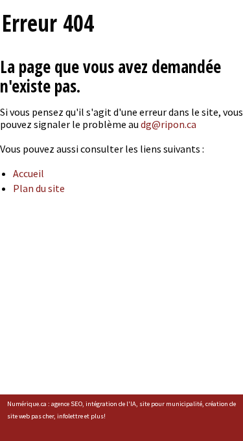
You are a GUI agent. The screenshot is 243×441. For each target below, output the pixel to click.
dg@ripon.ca (168, 124)
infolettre (70, 416)
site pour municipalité (170, 404)
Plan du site (39, 188)
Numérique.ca (27, 404)
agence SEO (66, 404)
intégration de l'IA (111, 404)
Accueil (28, 173)
